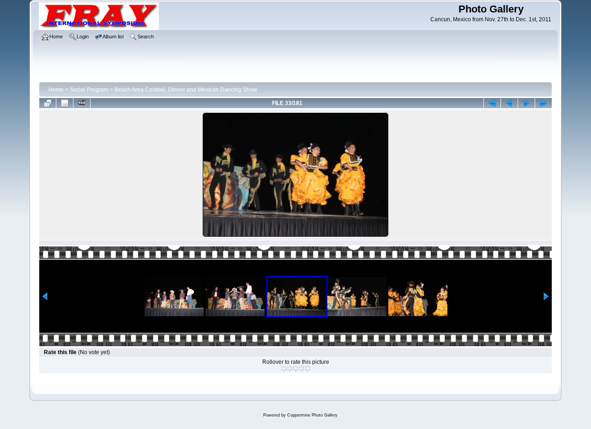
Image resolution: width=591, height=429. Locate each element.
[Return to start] (492, 103)
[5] (308, 368)
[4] (302, 368)
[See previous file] (509, 103)
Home (56, 89)
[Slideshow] (81, 103)
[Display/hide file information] (64, 103)
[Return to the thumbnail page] (47, 103)
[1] (284, 368)
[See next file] (526, 103)
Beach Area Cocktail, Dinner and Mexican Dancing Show (186, 89)
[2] (290, 368)
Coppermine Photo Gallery (312, 415)
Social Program (89, 89)
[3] (296, 368)
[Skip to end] (543, 103)
